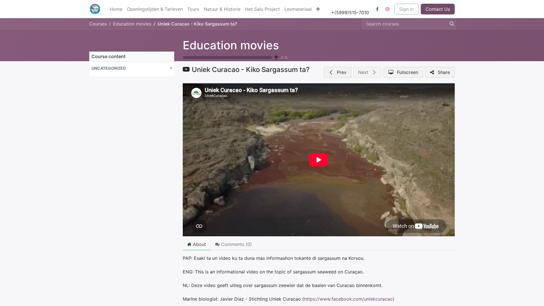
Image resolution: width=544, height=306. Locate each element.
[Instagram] (387, 9)
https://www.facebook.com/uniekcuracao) (349, 299)
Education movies (231, 45)
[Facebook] (377, 9)
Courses (98, 24)
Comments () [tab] (236, 244)
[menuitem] (116, 9)
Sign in (406, 9)
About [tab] (199, 244)
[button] (131, 68)
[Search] (450, 23)
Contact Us (438, 9)
